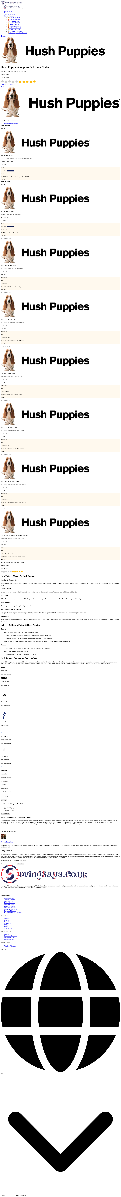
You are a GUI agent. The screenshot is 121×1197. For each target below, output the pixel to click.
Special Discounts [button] (9, 16)
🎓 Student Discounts (14, 17)
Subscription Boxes (9, 14)
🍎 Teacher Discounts (14, 19)
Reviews (6, 13)
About (2, 86)
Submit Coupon (5, 813)
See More (3, 800)
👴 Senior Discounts (13, 24)
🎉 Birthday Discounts (14, 26)
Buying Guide (8, 11)
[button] (60, 1073)
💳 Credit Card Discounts (15, 29)
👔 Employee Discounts (15, 31)
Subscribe (20, 864)
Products (3, 84)
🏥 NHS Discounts (13, 21)
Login (4, 36)
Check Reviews (10, 84)
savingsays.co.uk (10, 1195)
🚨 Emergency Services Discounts (17, 33)
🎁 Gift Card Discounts (14, 28)
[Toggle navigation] (22, 8)
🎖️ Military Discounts (14, 23)
